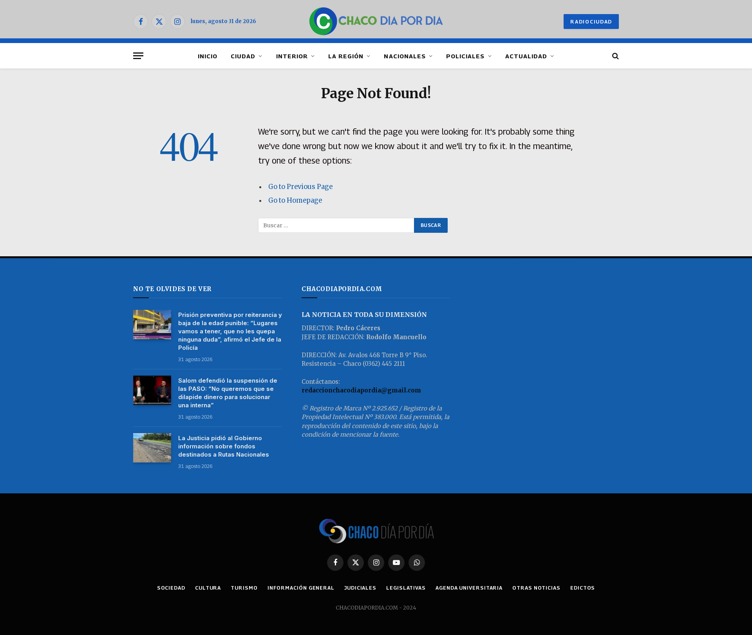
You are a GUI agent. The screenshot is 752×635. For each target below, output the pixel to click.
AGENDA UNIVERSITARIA (469, 588)
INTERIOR (292, 55)
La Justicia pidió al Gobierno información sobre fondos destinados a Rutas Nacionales (223, 446)
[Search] (615, 56)
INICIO (207, 55)
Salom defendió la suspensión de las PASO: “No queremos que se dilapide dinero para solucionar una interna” (227, 393)
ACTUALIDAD (526, 55)
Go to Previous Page (300, 187)
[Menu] (138, 56)
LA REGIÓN (345, 55)
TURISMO (244, 588)
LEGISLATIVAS (406, 588)
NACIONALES (405, 55)
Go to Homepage (295, 200)
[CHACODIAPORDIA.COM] (376, 21)
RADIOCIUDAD (591, 21)
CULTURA (208, 588)
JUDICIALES (360, 588)
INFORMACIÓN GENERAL (301, 588)
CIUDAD (243, 55)
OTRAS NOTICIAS (536, 588)
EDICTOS (582, 588)
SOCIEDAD (171, 588)
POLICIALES (465, 55)
